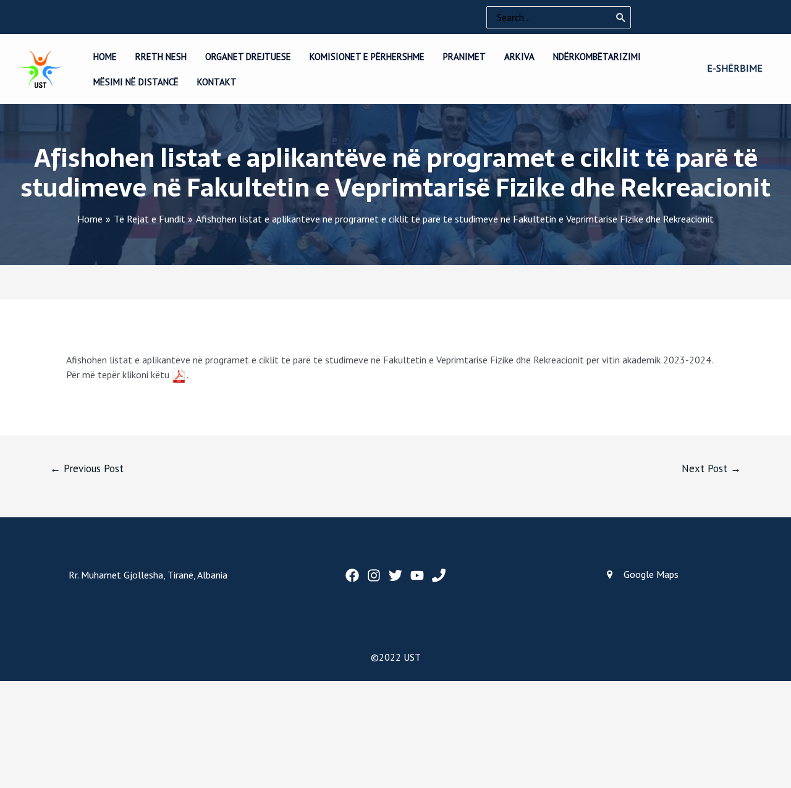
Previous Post (87, 468)
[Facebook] (352, 575)
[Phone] (439, 575)
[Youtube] (417, 575)
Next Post (711, 468)
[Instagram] (374, 575)
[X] (395, 575)
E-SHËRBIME (735, 68)
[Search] (621, 17)
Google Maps (651, 574)
